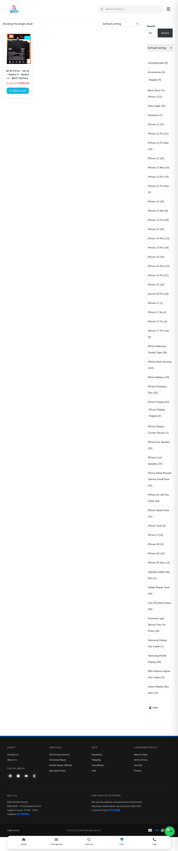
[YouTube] (26, 776)
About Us (12, 759)
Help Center (13, 830)
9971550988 (23, 814)
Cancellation (98, 765)
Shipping (96, 759)
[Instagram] (18, 776)
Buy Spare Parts (57, 770)
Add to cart (19, 90)
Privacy (137, 770)
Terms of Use (140, 759)
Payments (97, 754)
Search (151, 26)
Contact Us (13, 754)
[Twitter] (34, 776)
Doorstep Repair (57, 759)
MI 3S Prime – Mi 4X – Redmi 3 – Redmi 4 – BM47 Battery (17, 74)
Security (138, 765)
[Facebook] (10, 776)
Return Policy (141, 754)
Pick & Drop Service (59, 754)
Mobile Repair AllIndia (60, 765)
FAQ (94, 770)
